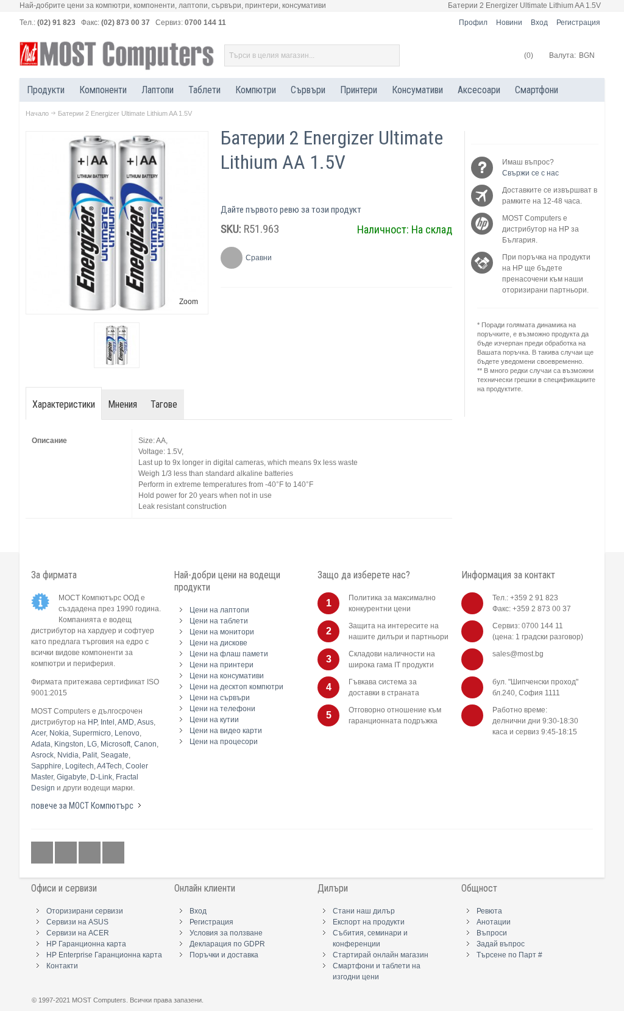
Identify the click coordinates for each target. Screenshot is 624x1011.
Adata (41, 744)
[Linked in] (90, 852)
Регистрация (578, 22)
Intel (108, 722)
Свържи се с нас (530, 173)
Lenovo (127, 733)
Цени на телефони (222, 708)
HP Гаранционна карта (86, 944)
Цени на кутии (214, 719)
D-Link (101, 777)
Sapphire (46, 766)
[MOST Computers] (117, 56)
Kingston (68, 744)
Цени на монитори (222, 632)
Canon (145, 744)
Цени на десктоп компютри (236, 687)
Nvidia (68, 755)
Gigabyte (72, 777)
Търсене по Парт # (509, 955)
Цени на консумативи (227, 676)
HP (92, 722)
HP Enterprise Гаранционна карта (104, 955)
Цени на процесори (224, 741)
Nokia (59, 733)
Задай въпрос (501, 944)
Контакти (62, 966)
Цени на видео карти (226, 730)
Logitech (79, 766)
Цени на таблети (219, 621)
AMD (126, 722)
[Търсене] (389, 55)
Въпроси (492, 933)
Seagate (115, 755)
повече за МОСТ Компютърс (82, 806)
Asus (145, 722)
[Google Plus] (67, 852)
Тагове (164, 404)
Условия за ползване (226, 933)
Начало (37, 113)
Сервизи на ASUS (77, 922)
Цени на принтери (222, 665)
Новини (509, 22)
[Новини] (113, 852)
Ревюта (489, 911)
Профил (473, 22)
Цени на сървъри (220, 698)
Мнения (122, 404)
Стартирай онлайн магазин (380, 955)
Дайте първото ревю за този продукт (291, 209)
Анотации (494, 922)
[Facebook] (43, 852)
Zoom (188, 301)
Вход (539, 22)
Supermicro (92, 733)
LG (92, 744)
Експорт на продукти (369, 922)
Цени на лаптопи (219, 610)
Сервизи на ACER (77, 933)
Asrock (42, 755)
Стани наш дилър (364, 911)
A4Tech (109, 766)
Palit (89, 755)
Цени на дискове (218, 643)
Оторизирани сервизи (84, 911)
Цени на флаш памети (229, 654)
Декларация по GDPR (227, 944)
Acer (38, 733)
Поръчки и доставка (224, 955)
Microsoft (115, 744)
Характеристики (63, 404)
